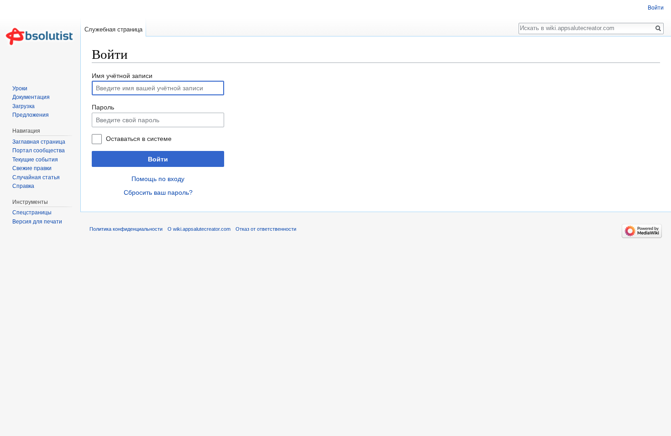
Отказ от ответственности (266, 229)
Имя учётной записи (122, 75)
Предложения (30, 115)
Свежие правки (32, 168)
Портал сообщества (38, 150)
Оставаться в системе (139, 138)
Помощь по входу (157, 178)
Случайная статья (36, 177)
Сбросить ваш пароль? (158, 192)
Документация (31, 97)
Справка (23, 186)
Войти (158, 159)
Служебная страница (113, 29)
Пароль (103, 107)
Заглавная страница (38, 142)
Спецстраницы (32, 212)
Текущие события (35, 159)
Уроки (19, 88)
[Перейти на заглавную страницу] (40, 36)
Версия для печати (37, 221)
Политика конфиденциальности (126, 229)
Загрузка (23, 106)
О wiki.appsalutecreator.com (199, 229)
